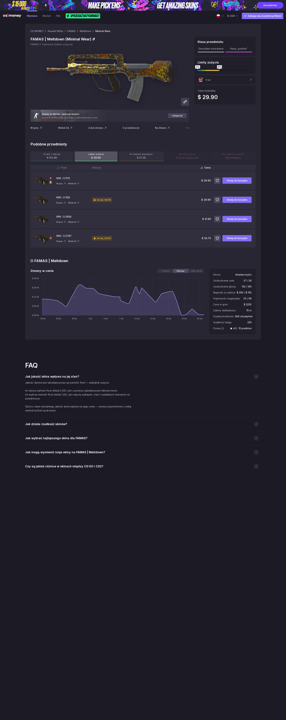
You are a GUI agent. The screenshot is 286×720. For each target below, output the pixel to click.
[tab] (165, 271)
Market (47, 15)
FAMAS (71, 31)
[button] (225, 80)
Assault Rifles (55, 31)
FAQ (58, 15)
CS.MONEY (37, 31)
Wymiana (32, 15)
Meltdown (85, 31)
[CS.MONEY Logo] (12, 16)
